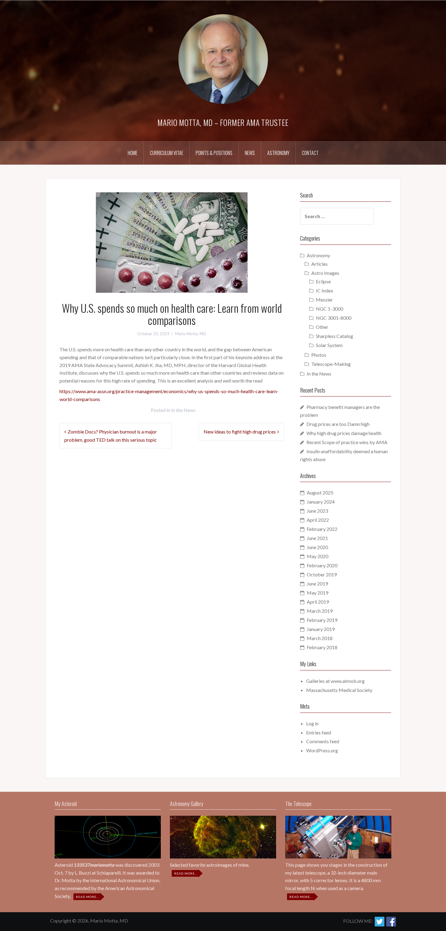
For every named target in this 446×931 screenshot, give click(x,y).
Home (132, 153)
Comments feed (322, 741)
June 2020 (317, 547)
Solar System (329, 345)
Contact (310, 153)
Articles (319, 264)
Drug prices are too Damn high (338, 424)
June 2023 (317, 511)
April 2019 (318, 602)
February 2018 (322, 647)
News (250, 153)
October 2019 (322, 574)
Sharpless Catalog (334, 336)
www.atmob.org (348, 681)
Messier (324, 299)
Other (322, 327)
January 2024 (321, 501)
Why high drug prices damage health (343, 433)
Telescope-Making (331, 364)
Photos (318, 355)
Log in (312, 723)
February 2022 (322, 529)
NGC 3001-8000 (333, 318)
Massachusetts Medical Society (339, 690)
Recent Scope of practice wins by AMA (346, 442)
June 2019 (317, 583)
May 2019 (317, 592)
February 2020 (322, 565)
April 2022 (318, 520)
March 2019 (320, 611)
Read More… (88, 897)
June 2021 (317, 538)
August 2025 (320, 492)
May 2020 (317, 556)
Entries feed (318, 732)
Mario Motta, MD (190, 333)
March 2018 (320, 638)
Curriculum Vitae (166, 153)
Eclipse (323, 281)
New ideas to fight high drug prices (240, 431)
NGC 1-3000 (329, 309)
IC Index (324, 290)
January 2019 (321, 629)
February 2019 (322, 620)
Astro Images (325, 273)
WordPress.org (322, 750)
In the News (183, 410)
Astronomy (278, 153)
